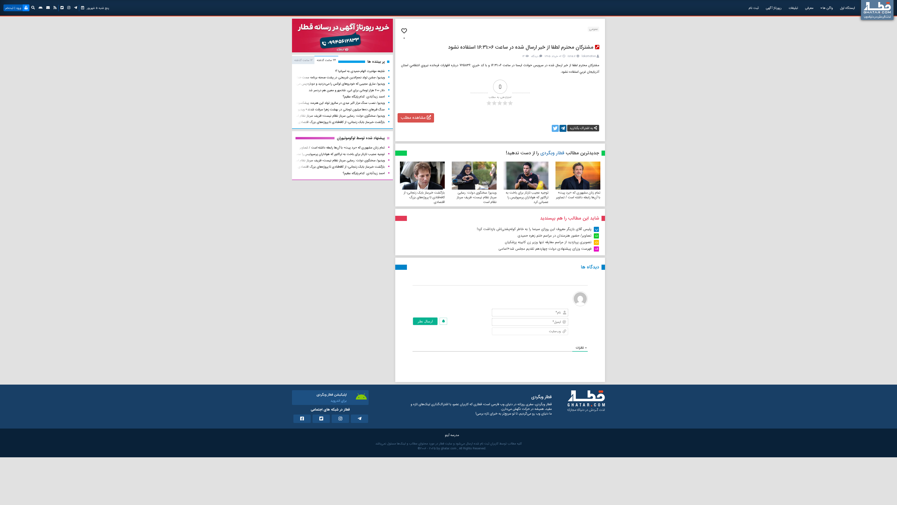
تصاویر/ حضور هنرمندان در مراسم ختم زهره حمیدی (554, 235)
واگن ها (828, 8)
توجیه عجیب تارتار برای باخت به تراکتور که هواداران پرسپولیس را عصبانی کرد (527, 197)
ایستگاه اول (847, 8)
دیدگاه (534, 56)
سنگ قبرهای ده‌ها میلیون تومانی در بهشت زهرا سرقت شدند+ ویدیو (341, 109)
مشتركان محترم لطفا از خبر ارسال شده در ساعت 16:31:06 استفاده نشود (521, 47)
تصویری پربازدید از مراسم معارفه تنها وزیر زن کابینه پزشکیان (548, 242)
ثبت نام (754, 8)
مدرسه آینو (452, 435)
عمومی (593, 29)
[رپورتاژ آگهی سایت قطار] (342, 36)
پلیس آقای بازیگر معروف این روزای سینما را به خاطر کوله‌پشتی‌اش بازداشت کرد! (534, 229)
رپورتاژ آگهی (774, 8)
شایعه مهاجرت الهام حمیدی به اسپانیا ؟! (359, 71)
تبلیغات (793, 8)
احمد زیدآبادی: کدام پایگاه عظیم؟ (364, 96)
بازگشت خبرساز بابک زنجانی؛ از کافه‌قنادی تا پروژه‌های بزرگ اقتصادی (424, 197)
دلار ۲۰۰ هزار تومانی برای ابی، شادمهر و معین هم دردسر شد (347, 90)
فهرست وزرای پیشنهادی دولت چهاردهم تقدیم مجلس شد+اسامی (544, 249)
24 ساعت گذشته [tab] (326, 60)
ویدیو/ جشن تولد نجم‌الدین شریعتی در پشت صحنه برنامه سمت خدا (341, 77)
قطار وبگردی (552, 153)
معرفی (809, 8)
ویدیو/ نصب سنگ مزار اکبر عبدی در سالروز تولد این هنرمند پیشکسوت (340, 103)
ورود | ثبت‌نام (13, 8)
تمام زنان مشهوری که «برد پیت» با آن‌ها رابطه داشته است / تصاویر (578, 195)
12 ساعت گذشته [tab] (303, 60)
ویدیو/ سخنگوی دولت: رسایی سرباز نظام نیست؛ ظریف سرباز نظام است (477, 197)
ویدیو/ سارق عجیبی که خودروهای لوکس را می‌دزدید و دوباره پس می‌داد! (338, 83)
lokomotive (589, 56)
